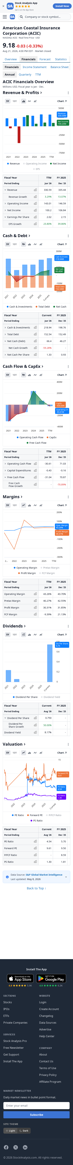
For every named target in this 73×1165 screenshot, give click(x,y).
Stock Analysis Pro (15, 1041)
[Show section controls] (68, 93)
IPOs (6, 1009)
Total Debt (44, 306)
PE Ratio (19, 815)
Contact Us (46, 1061)
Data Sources (47, 1022)
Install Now (62, 6)
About (43, 1054)
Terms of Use (47, 1068)
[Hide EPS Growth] (5, 217)
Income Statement (35, 67)
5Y (7, 101)
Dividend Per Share (27, 697)
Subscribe (36, 1115)
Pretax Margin (51, 567)
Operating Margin (26, 567)
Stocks (7, 1002)
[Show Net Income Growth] (5, 210)
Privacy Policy (48, 1075)
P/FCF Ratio (55, 815)
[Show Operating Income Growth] (5, 203)
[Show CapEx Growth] (5, 470)
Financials (28, 59)
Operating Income (36, 163)
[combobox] (44, 17)
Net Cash (61, 306)
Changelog (46, 1016)
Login (42, 1002)
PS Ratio (37, 820)
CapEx (52, 437)
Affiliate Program (50, 1082)
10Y (15, 101)
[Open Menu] (4, 17)
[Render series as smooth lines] (29, 101)
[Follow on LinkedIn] (25, 1147)
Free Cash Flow (37, 442)
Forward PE (36, 815)
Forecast (45, 59)
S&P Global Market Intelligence (44, 874)
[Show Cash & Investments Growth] (5, 327)
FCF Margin (48, 573)
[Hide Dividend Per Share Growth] (5, 718)
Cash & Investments (21, 306)
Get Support (11, 1054)
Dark (25, 1130)
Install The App (12, 1061)
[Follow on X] (15, 1147)
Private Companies (15, 1022)
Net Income (59, 163)
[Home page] (13, 17)
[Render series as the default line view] (23, 505)
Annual (10, 74)
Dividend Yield (52, 697)
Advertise (45, 1029)
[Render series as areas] (35, 101)
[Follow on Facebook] (6, 1147)
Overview (11, 59)
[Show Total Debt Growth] (5, 334)
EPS (38, 169)
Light (12, 1130)
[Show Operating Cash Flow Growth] (5, 463)
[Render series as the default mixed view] (23, 244)
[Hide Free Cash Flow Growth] (5, 477)
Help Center (46, 1036)
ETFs (6, 1016)
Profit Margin (28, 573)
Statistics (61, 59)
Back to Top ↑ (36, 888)
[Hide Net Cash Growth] (5, 341)
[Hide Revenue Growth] (5, 190)
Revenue (15, 163)
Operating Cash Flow (31, 437)
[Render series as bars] (23, 101)
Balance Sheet (60, 67)
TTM (38, 74)
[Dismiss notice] (3, 6)
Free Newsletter (13, 1048)
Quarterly (25, 74)
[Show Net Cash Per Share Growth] (5, 354)
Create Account (49, 1009)
